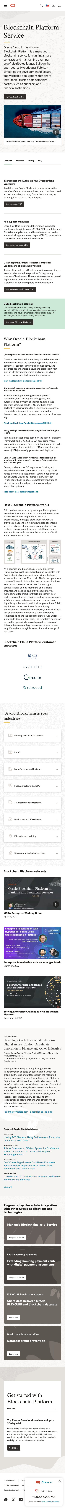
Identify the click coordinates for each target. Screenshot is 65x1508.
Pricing (31, 160)
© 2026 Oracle (9, 1480)
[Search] (41, 5)
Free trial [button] (11, 1408)
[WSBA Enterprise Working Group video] (32, 893)
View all (8, 1187)
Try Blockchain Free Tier (15, 97)
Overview (8, 160)
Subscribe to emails (12, 1490)
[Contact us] (59, 5)
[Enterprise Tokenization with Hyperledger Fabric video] (32, 943)
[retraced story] (32, 687)
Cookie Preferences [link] (11, 1485)
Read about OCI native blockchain (18, 322)
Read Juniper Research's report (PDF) (20, 289)
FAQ (40, 160)
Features (20, 160)
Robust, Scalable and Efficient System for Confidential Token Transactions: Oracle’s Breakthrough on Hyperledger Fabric (31, 1151)
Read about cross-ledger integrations (21, 492)
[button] (5, 5)
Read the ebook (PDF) (14, 204)
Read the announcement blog (17, 245)
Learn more (13, 1317)
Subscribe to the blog (41, 1111)
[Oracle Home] (13, 5)
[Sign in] (53, 5)
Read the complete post (16, 1111)
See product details (16, 1237)
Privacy (24, 1480)
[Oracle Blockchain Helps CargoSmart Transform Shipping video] (32, 121)
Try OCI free (13, 1448)
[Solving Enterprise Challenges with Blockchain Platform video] (32, 992)
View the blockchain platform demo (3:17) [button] (23, 381)
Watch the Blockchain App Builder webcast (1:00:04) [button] (27, 423)
